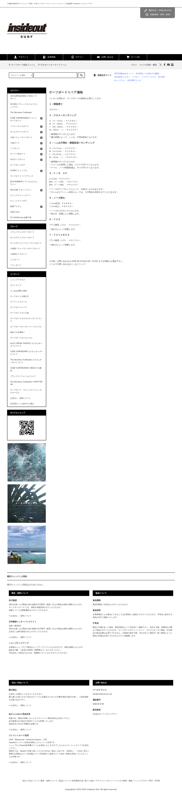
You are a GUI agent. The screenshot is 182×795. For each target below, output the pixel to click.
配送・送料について (49, 781)
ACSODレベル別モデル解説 (147, 74)
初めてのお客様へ (17, 332)
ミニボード (14, 260)
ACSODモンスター (122, 77)
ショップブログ (140, 781)
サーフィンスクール (18, 302)
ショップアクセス (17, 280)
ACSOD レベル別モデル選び (22, 404)
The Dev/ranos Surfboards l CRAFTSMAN (26, 383)
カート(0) (135, 57)
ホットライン (119, 80)
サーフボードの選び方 (19, 296)
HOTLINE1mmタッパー (124, 74)
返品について (64, 781)
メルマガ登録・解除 (148, 65)
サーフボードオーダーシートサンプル (26, 327)
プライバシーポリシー (105, 781)
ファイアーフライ (148, 77)
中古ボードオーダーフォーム (53, 65)
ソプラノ (135, 77)
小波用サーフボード (18, 254)
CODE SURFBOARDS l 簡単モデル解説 (26, 369)
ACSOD (161, 77)
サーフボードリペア (18, 307)
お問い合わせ (107, 57)
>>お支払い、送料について (20, 616)
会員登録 (51, 57)
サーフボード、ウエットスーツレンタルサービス (26, 391)
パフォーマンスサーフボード (22, 232)
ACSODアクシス (134, 80)
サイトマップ (15, 285)
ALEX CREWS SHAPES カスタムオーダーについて (26, 344)
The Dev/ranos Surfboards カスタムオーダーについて (26, 361)
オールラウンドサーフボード (22, 238)
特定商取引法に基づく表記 (83, 781)
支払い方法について (30, 781)
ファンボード (15, 265)
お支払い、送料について (20, 398)
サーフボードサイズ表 (19, 313)
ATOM (157, 781)
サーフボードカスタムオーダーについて (26, 319)
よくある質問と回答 (18, 291)
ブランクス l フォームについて (23, 376)
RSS (151, 781)
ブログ (134, 65)
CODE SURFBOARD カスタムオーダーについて (26, 353)
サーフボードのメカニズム (21, 338)
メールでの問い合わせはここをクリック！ (68, 264)
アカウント (23, 57)
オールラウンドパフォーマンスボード (26, 243)
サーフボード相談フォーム (23, 65)
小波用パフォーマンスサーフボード (25, 249)
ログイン (79, 57)
